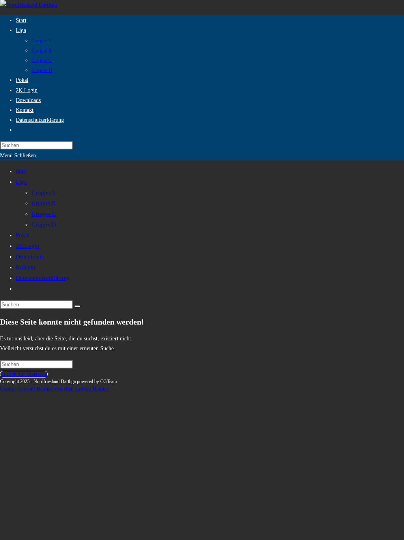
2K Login (27, 246)
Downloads (30, 256)
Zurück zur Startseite (23, 374)
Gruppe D (44, 224)
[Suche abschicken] (77, 306)
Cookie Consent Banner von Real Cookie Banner (54, 389)
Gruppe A (44, 192)
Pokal (23, 235)
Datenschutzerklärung (43, 278)
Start (21, 171)
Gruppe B (44, 203)
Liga (21, 182)
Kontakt (26, 267)
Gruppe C (44, 214)
